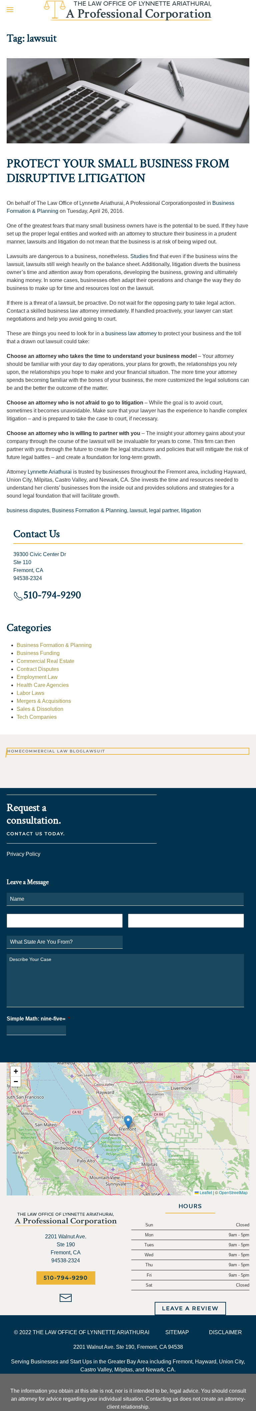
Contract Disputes (38, 669)
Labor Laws (30, 693)
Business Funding (38, 653)
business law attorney (131, 333)
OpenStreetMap (233, 1192)
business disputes (28, 510)
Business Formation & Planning (89, 510)
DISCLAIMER (225, 1332)
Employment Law (37, 677)
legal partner (163, 510)
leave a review (190, 1308)
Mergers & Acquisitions (44, 701)
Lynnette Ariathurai (50, 472)
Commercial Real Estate (45, 661)
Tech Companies (37, 717)
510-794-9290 (66, 1278)
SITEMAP (177, 1332)
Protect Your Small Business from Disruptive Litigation (118, 171)
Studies (139, 256)
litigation (191, 510)
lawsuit (138, 510)
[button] (10, 9)
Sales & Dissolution (40, 709)
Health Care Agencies (43, 685)
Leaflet (205, 1192)
